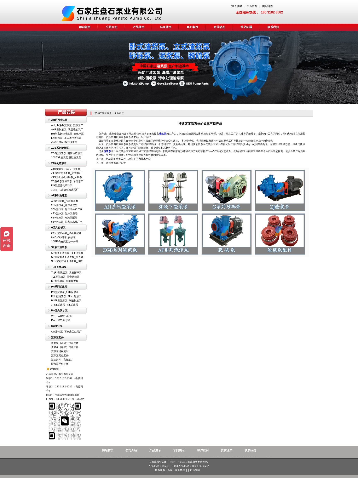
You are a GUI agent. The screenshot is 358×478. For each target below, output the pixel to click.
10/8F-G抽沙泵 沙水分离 (64, 241)
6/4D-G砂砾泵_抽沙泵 (63, 237)
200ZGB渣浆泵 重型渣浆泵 (66, 157)
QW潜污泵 (57, 326)
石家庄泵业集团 (176, 470)
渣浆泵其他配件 (60, 355)
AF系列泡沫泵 (59, 195)
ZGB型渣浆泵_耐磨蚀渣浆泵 (66, 153)
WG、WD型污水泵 (61, 316)
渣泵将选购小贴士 (116, 162)
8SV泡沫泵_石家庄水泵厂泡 (66, 221)
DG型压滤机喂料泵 (61, 185)
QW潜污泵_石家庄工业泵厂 (66, 331)
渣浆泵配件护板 (60, 363)
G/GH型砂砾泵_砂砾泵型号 (66, 233)
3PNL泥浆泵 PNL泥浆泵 (64, 304)
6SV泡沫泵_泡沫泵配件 (64, 217)
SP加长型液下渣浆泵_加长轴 (67, 257)
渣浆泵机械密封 (60, 351)
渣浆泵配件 (57, 337)
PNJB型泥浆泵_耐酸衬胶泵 (66, 300)
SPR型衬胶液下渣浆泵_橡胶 (67, 261)
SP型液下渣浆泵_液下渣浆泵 (67, 252)
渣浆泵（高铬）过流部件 (65, 343)
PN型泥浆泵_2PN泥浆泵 (65, 292)
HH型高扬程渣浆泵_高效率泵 (67, 133)
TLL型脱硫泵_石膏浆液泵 (65, 276)
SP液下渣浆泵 (59, 247)
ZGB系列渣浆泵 (60, 147)
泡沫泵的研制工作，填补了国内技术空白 (128, 158)
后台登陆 (195, 470)
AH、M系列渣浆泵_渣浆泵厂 (67, 125)
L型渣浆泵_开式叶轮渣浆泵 (66, 137)
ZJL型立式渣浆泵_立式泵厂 (66, 173)
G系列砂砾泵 (58, 227)
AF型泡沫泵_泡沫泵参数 (64, 201)
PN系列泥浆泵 (59, 286)
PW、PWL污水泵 (60, 320)
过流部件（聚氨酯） (62, 359)
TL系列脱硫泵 (59, 267)
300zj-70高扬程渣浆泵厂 (65, 189)
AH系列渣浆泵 (59, 119)
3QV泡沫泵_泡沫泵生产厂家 (66, 209)
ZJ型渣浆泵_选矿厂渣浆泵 (65, 168)
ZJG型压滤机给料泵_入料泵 (66, 177)
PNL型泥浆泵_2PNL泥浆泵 (66, 296)
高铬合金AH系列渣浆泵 (64, 142)
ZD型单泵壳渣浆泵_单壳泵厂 (67, 181)
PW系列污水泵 (59, 310)
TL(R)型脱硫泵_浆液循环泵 (66, 272)
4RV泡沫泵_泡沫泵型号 (64, 213)
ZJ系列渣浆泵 (59, 163)
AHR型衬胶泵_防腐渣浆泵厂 (67, 129)
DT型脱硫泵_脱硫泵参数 (64, 280)
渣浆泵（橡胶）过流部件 (65, 347)
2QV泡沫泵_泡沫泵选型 (64, 205)
